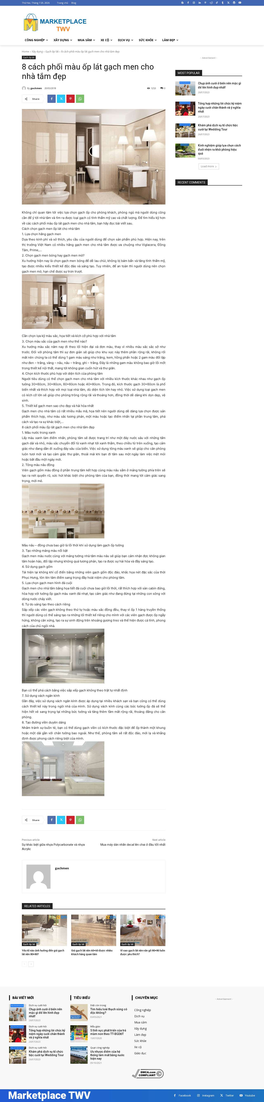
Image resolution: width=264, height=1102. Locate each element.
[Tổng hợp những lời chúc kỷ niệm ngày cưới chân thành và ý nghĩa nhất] (185, 109)
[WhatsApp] (80, 99)
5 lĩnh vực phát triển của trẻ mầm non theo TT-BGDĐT (108, 1032)
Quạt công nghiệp (100, 1047)
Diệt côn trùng (98, 1005)
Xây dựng (37, 51)
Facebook (185, 1095)
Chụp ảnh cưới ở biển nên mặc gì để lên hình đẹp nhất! (45, 1013)
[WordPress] (234, 3)
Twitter (230, 1095)
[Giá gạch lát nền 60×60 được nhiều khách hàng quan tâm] (93, 930)
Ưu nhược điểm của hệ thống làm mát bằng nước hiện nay (107, 1055)
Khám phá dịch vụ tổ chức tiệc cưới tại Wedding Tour (46, 1053)
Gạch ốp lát (52, 51)
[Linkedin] (199, 3)
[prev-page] (24, 964)
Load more (207, 166)
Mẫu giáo (95, 1026)
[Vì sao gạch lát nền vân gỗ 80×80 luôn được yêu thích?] (142, 930)
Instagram (208, 1095)
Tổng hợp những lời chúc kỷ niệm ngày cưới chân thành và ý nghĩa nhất (220, 107)
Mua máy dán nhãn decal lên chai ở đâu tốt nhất (132, 845)
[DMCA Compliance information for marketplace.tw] (148, 1077)
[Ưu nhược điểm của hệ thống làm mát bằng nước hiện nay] (78, 1055)
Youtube (250, 1095)
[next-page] (31, 964)
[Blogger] (182, 3)
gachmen (36, 88)
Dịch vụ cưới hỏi (38, 1005)
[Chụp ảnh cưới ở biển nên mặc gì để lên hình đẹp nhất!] (185, 88)
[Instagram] (194, 3)
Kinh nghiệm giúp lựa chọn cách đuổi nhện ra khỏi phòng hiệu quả (219, 149)
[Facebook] (188, 3)
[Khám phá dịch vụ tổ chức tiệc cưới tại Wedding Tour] (185, 130)
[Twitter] (228, 3)
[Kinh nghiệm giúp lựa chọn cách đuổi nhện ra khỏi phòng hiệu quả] (185, 151)
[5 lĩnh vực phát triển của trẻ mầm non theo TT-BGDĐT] (78, 1033)
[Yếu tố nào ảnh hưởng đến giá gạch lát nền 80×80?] (44, 930)
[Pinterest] (205, 3)
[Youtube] (239, 3)
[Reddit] (211, 3)
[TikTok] (216, 3)
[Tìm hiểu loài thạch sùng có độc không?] (78, 1012)
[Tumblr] (222, 3)
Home (25, 51)
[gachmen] (24, 88)
